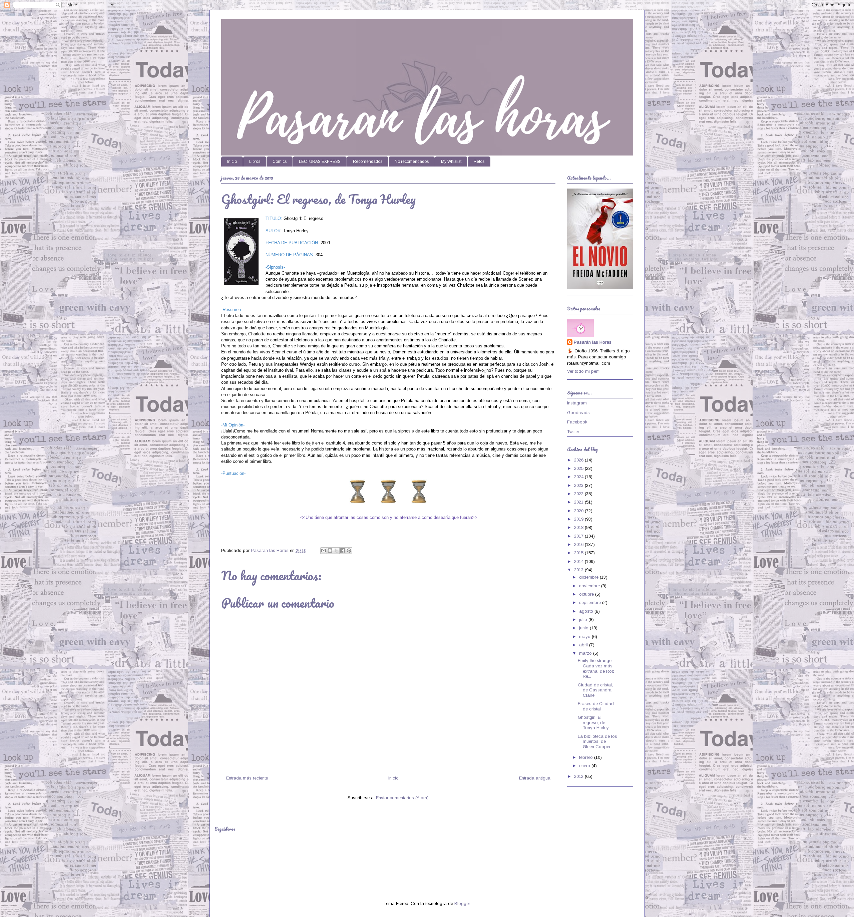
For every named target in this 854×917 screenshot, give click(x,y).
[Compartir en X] (336, 550)
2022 (579, 493)
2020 (579, 510)
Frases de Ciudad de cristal (596, 706)
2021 (579, 502)
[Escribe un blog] (330, 550)
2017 (579, 536)
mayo (585, 636)
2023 (579, 485)
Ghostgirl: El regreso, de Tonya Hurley (593, 722)
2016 (579, 544)
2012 (579, 776)
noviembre (590, 585)
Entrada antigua (534, 778)
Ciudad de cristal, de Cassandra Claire (595, 690)
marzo (586, 653)
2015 (579, 552)
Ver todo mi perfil (583, 371)
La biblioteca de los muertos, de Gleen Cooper (597, 741)
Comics (280, 161)
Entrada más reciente (247, 778)
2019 (579, 519)
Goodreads (578, 412)
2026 (579, 460)
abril (584, 644)
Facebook (577, 421)
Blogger (462, 903)
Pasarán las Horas (592, 342)
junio (584, 627)
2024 (579, 476)
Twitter (573, 431)
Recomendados (367, 161)
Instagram (577, 402)
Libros (254, 161)
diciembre (589, 577)
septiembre (590, 602)
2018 (579, 527)
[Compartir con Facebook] (342, 550)
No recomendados (412, 161)
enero (585, 765)
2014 (579, 561)
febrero (586, 757)
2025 (579, 468)
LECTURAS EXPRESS (320, 161)
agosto (586, 611)
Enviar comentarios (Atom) (402, 797)
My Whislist (451, 161)
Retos (479, 161)
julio (583, 619)
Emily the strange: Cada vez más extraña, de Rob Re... (596, 668)
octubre (587, 594)
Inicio (232, 161)
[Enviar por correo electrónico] (323, 550)
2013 (579, 569)
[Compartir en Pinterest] (349, 550)
